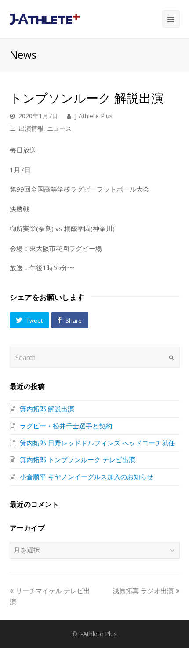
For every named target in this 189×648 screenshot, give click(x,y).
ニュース (59, 128)
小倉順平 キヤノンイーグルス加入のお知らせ (86, 476)
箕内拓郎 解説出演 (47, 408)
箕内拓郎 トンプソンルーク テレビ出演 (77, 459)
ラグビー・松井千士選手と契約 (66, 425)
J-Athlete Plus (94, 116)
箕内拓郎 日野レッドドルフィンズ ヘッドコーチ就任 (97, 442)
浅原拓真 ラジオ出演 (143, 590)
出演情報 (31, 128)
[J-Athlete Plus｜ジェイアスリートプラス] (45, 18)
